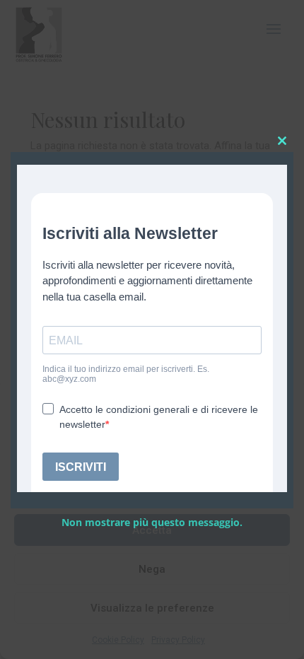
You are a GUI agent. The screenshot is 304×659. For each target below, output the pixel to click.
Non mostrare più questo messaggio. (152, 522)
